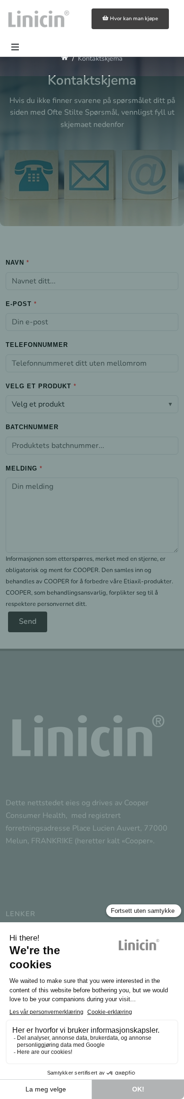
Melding (21, 468)
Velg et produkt (38, 386)
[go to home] (64, 58)
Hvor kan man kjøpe (134, 18)
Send (27, 621)
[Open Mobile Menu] (15, 47)
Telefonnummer (37, 344)
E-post (19, 303)
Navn (15, 262)
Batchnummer (32, 427)
